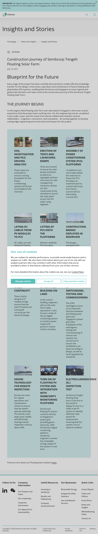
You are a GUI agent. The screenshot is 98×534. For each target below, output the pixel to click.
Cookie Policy (77, 271)
